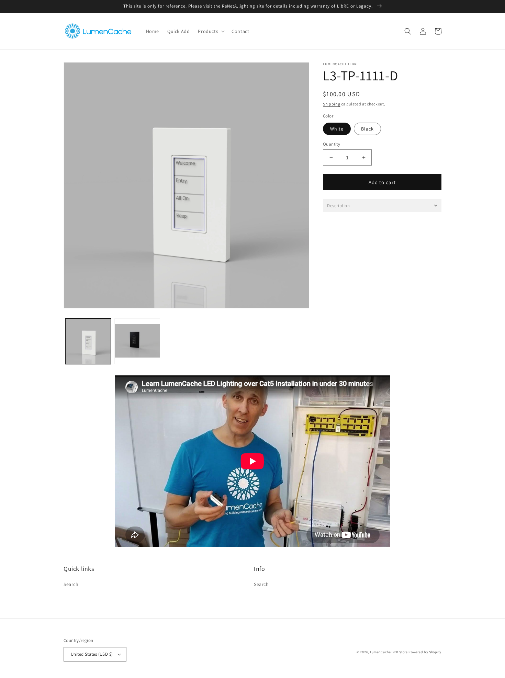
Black (367, 129)
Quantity (331, 144)
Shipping (331, 103)
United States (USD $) (92, 654)
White (337, 129)
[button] (210, 31)
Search (71, 584)
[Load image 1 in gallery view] (88, 341)
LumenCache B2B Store (389, 652)
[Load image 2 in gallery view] (137, 341)
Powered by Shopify (424, 652)
